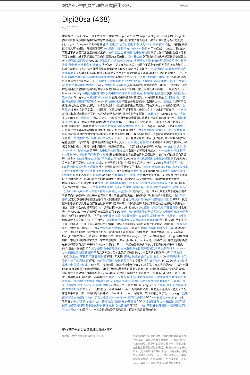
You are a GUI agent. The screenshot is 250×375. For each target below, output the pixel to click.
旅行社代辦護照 (143, 158)
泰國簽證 (71, 101)
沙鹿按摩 (147, 81)
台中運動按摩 (74, 289)
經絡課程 (109, 77)
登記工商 (104, 60)
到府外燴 (157, 60)
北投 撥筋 (83, 285)
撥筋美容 (145, 142)
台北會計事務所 (100, 158)
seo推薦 (121, 85)
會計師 (142, 256)
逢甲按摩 (67, 97)
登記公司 (168, 60)
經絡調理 (180, 68)
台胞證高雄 (108, 170)
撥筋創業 (152, 187)
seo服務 (109, 48)
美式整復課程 (138, 219)
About (184, 5)
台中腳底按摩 (92, 97)
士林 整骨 (127, 52)
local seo (71, 150)
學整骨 (85, 64)
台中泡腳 (126, 248)
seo (161, 150)
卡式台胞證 (157, 68)
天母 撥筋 (97, 248)
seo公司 (140, 126)
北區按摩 (148, 93)
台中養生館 (135, 56)
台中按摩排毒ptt (84, 297)
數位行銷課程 (140, 248)
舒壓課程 (76, 301)
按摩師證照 (173, 256)
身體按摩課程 (85, 101)
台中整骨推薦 (142, 52)
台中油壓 (166, 215)
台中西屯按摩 (112, 248)
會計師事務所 (94, 138)
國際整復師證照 (162, 199)
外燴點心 (102, 93)
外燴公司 (103, 183)
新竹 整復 (139, 170)
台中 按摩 (158, 44)
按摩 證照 (113, 187)
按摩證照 (165, 170)
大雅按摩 (80, 77)
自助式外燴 (146, 281)
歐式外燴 (131, 60)
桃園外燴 (71, 191)
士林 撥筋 (132, 183)
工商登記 (82, 60)
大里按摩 (111, 219)
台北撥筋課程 (120, 228)
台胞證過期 (78, 260)
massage (153, 219)
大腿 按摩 (120, 48)
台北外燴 (144, 183)
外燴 (119, 150)
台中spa (151, 77)
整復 (181, 162)
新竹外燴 (136, 93)
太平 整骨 (159, 285)
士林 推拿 (136, 277)
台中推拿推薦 (107, 150)
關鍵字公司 (170, 162)
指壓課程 (71, 60)
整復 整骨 (108, 305)
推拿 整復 (109, 44)
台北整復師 (122, 305)
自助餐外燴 (83, 158)
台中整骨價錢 (98, 187)
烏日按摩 (153, 113)
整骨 (65, 228)
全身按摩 (140, 297)
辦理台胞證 (144, 60)
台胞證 (143, 228)
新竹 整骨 (102, 154)
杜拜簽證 (95, 175)
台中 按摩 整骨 (133, 175)
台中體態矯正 (84, 117)
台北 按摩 (173, 130)
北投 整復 (160, 93)
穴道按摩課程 (95, 77)
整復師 (89, 252)
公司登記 (121, 44)
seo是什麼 (159, 81)
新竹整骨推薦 (113, 101)
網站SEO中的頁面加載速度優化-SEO (96, 5)
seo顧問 (67, 175)
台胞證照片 (180, 93)
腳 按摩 (169, 68)
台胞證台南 (89, 93)
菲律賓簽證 (114, 81)
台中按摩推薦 (171, 211)
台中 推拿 (126, 187)
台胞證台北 (164, 77)
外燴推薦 (79, 138)
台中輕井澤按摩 (131, 81)
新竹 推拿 (89, 301)
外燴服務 (95, 64)
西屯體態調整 (146, 130)
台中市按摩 (99, 81)
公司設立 (114, 52)
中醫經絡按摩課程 (83, 85)
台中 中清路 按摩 (175, 150)
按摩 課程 (123, 277)
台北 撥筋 (110, 126)
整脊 (68, 85)
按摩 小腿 (127, 211)
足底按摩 (89, 281)
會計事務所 (148, 305)
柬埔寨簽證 (102, 281)
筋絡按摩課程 (87, 154)
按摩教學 (67, 72)
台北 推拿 (179, 113)
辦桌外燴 (83, 150)
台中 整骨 (120, 260)
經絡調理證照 (118, 183)
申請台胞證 (118, 60)
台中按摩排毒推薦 (119, 93)
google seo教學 (137, 48)
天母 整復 (74, 64)
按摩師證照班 (130, 281)
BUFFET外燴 (138, 77)
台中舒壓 (110, 85)
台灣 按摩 (117, 158)
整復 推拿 (133, 44)
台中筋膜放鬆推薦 (73, 252)
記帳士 (168, 101)
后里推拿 (154, 215)
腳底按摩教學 (125, 126)
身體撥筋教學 (142, 211)
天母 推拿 (146, 44)
